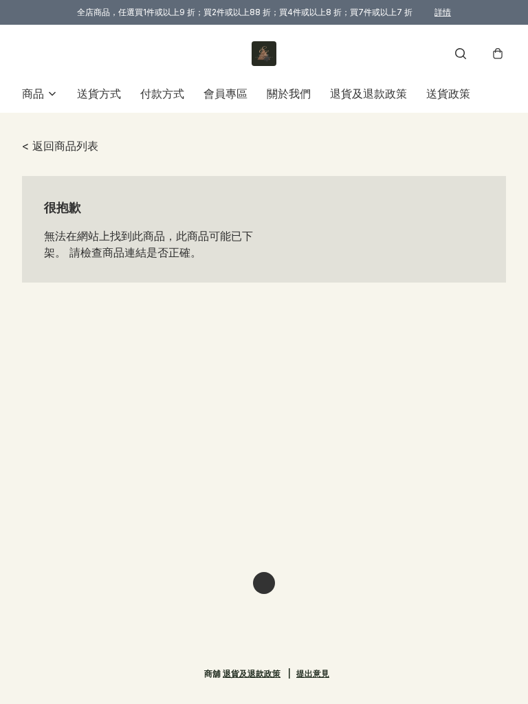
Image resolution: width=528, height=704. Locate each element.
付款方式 (162, 93)
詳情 (442, 12)
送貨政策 (448, 93)
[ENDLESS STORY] (264, 53)
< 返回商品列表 (60, 146)
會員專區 (226, 93)
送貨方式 (99, 93)
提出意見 (312, 673)
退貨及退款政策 (368, 93)
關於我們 (289, 93)
